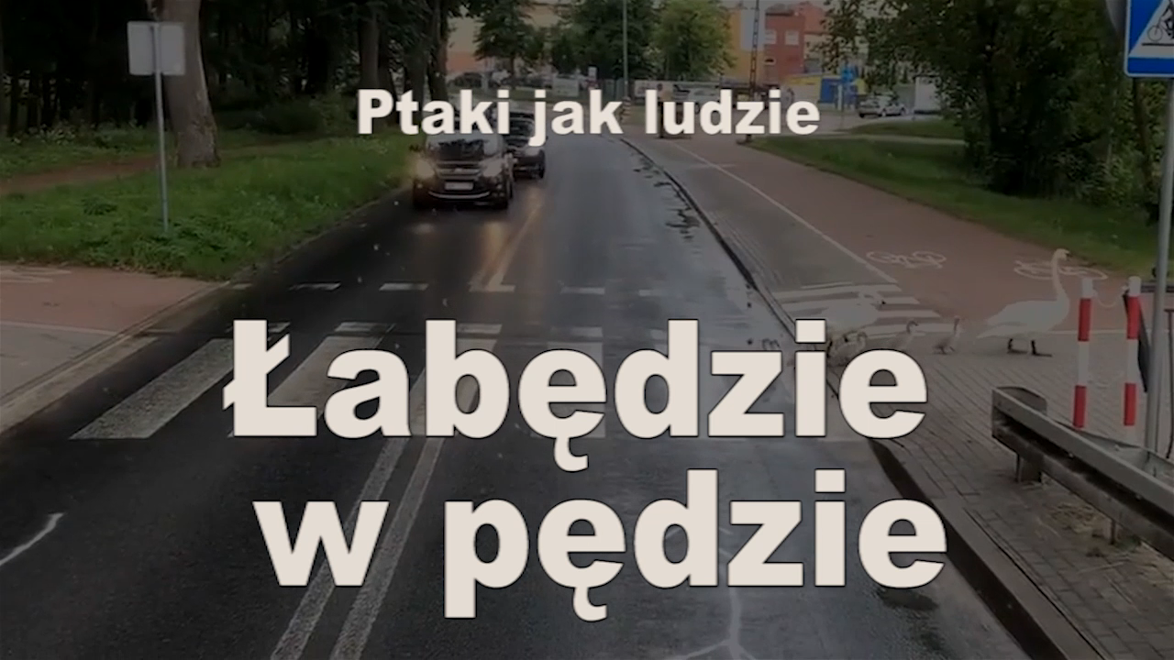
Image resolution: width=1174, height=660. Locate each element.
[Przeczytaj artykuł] (1099, 635)
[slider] (587, 608)
